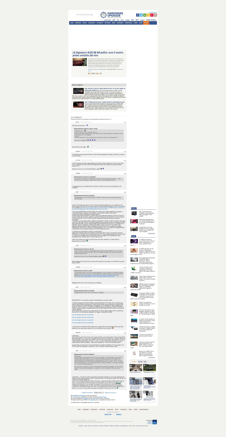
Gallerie (140, 361)
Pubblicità (106, 425)
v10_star (78, 160)
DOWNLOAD (110, 409)
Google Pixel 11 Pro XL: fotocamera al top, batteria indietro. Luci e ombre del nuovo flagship (146, 229)
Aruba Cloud (107, 20)
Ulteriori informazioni (128, 421)
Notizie (133, 236)
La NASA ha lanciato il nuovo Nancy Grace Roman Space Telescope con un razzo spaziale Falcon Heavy (142, 242)
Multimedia (134, 362)
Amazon (142, 20)
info (110, 119)
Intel (118, 20)
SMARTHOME (128, 23)
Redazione (117, 425)
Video (145, 361)
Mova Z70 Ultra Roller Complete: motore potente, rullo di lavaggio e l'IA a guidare (146, 214)
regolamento (94, 399)
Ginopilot (78, 173)
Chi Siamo (80, 425)
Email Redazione (124, 425)
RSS (130, 425)
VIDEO (130, 409)
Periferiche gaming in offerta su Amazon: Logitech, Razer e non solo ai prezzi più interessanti (147, 329)
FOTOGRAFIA (100, 23)
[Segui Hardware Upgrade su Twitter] (141, 15)
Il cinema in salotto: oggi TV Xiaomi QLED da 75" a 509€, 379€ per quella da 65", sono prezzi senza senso (142, 344)
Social (133, 425)
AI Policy (101, 425)
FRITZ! (137, 20)
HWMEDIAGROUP (143, 409)
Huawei (128, 20)
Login (150, 12)
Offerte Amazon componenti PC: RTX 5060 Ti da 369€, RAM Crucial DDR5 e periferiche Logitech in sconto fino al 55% (142, 286)
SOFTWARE (107, 23)
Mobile (119, 414)
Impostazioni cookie (143, 425)
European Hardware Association (149, 422)
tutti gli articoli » (151, 233)
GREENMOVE (120, 23)
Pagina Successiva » (111, 392)
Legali (85, 425)
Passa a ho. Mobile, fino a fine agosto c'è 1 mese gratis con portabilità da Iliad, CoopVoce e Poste (146, 353)
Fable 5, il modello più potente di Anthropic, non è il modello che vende (147, 304)
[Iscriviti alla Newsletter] (144, 15)
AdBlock (112, 425)
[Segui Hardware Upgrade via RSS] (148, 15)
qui (92, 402)
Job (136, 425)
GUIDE (140, 23)
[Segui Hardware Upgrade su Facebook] (137, 15)
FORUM (136, 23)
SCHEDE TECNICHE (151, 20)
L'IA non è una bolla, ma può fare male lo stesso (146, 335)
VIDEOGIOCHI (91, 23)
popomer (78, 151)
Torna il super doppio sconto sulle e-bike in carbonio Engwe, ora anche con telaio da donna (147, 278)
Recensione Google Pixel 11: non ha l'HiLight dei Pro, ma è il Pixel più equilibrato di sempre (147, 221)
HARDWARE (78, 23)
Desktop (108, 414)
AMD (114, 20)
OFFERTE (146, 23)
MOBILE (85, 23)
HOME (72, 23)
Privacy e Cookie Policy (93, 425)
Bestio (77, 122)
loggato (85, 398)
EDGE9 (113, 23)
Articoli (134, 208)
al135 (77, 192)
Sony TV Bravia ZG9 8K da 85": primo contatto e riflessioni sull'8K (104, 102)
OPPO (132, 20)
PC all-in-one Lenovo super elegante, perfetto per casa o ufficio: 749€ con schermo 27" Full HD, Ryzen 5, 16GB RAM (142, 312)
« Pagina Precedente (87, 392)
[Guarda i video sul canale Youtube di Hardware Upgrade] (151, 15)
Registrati (154, 12)
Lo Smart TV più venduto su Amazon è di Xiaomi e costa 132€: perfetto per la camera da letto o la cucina (147, 321)
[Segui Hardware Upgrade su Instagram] (155, 15)
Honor (122, 20)
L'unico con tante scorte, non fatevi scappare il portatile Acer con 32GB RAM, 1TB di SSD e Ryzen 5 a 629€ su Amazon (142, 269)
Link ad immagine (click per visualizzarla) (82, 314)
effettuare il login (79, 395)
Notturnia (78, 332)
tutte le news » (152, 357)
